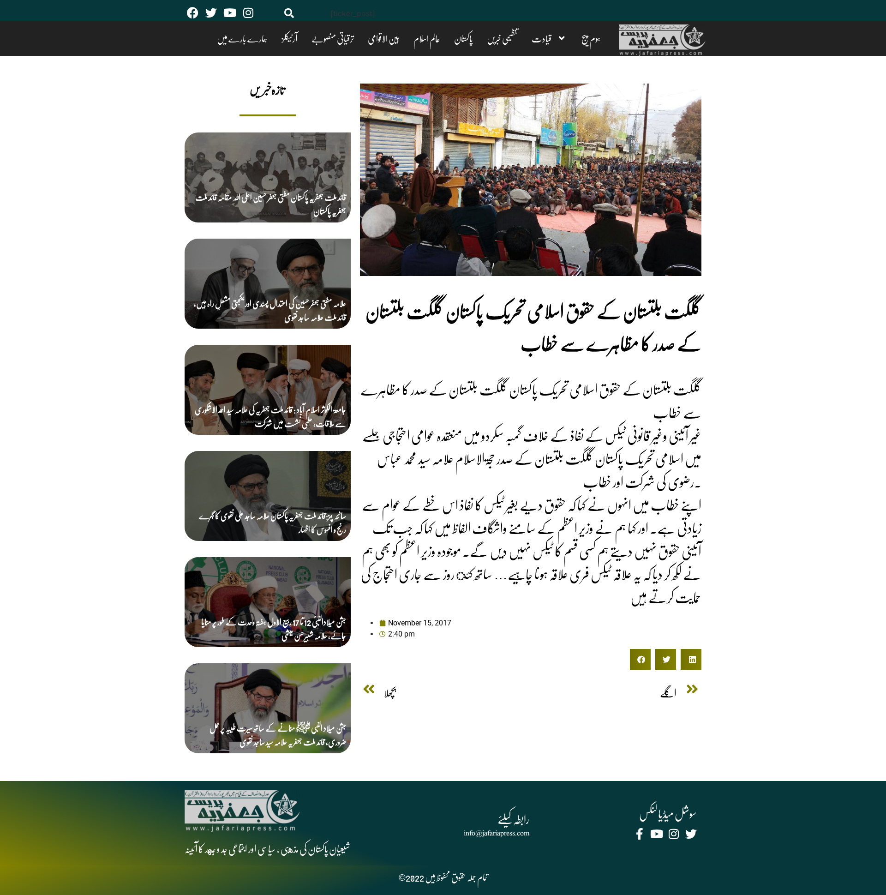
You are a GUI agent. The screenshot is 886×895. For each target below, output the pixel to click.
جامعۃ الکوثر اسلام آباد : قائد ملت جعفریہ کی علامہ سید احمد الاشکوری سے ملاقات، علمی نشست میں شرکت (270, 416)
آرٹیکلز (382, 38)
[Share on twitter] (665, 659)
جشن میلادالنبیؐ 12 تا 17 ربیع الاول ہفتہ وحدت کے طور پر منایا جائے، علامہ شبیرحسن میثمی (273, 628)
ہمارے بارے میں (346, 38)
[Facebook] (193, 13)
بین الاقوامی (453, 38)
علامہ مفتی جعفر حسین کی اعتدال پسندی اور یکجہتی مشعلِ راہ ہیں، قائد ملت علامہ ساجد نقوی (270, 310)
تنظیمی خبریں (536, 38)
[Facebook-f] (640, 834)
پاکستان (509, 38)
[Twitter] (211, 13)
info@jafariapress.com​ (496, 834)
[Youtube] (230, 13)
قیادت (565, 38)
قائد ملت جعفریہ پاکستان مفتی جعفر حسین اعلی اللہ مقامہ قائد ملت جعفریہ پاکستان (270, 204)
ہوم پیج (602, 38)
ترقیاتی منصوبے (413, 38)
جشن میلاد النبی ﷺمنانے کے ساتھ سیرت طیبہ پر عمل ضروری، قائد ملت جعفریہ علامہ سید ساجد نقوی (278, 734)
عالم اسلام (484, 38)
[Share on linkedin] (691, 659)
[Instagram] (248, 13)
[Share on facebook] (640, 659)
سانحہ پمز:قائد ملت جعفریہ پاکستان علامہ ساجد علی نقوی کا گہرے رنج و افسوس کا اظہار (272, 522)
